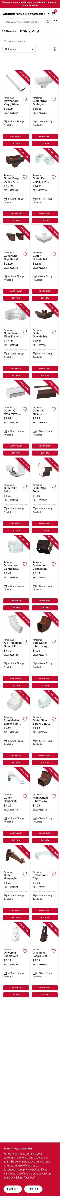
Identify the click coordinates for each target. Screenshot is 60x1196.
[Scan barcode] (55, 22)
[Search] (48, 21)
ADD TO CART (16, 136)
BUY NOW (16, 143)
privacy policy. (31, 1169)
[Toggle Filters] (56, 49)
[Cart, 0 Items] (53, 13)
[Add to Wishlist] (25, 99)
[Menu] (5, 13)
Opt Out (33, 1189)
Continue (12, 1189)
